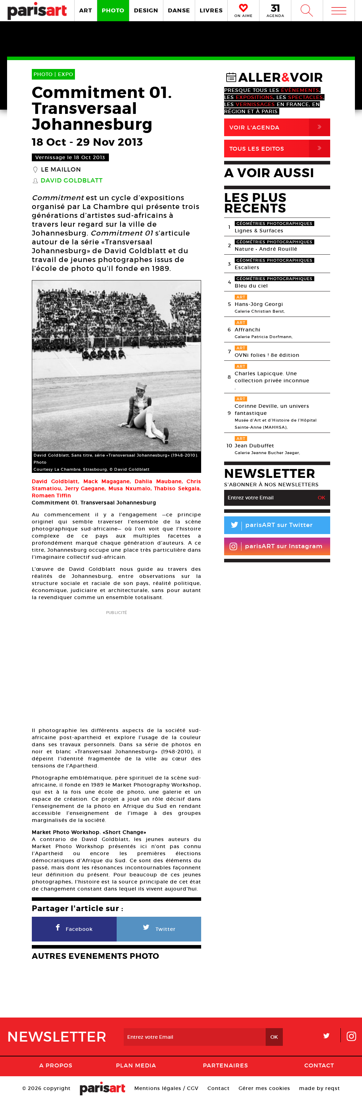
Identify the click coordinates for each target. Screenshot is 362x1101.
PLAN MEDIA (136, 1065)
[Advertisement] (116, 666)
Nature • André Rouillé (266, 249)
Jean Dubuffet (254, 445)
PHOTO (113, 10)
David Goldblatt (72, 180)
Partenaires (225, 1065)
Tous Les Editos (276, 148)
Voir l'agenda (276, 127)
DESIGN (146, 10)
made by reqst (319, 1088)
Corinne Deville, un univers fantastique (272, 409)
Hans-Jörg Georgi (259, 304)
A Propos (55, 1065)
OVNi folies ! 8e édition (267, 355)
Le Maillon (61, 169)
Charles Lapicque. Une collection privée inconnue (272, 377)
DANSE (179, 10)
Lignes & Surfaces (259, 230)
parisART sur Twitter (271, 526)
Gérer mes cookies (264, 1088)
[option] (116, 376)
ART (85, 10)
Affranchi (248, 329)
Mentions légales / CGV (166, 1088)
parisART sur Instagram (284, 546)
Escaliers (247, 267)
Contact (319, 1065)
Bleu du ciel (251, 286)
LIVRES (211, 10)
